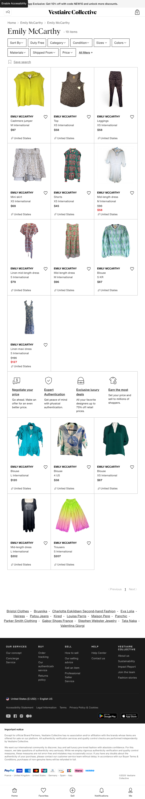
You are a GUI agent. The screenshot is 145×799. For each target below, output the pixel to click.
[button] (137, 12)
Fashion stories (127, 678)
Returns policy (43, 678)
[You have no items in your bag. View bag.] (137, 12)
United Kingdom (22, 775)
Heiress (19, 616)
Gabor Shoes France (57, 621)
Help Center (98, 653)
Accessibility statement (19, 707)
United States (39, 775)
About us (123, 656)
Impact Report (127, 667)
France (8, 775)
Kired (58, 616)
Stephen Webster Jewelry (97, 621)
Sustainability (126, 661)
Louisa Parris (76, 616)
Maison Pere (100, 616)
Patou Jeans (39, 616)
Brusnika (40, 611)
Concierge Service (12, 660)
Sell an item (72, 668)
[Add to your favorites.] (45, 117)
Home (12, 22)
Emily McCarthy (31, 22)
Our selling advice (71, 660)
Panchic (121, 616)
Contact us (98, 658)
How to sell (72, 653)
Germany (52, 775)
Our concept (14, 653)
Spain (63, 775)
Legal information (46, 707)
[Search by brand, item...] (8, 12)
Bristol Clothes (18, 611)
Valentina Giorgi (72, 625)
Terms (62, 707)
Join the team (126, 672)
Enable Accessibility (14, 3)
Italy (70, 775)
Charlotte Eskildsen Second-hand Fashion (84, 611)
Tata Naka (129, 621)
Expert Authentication (54, 391)
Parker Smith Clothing (20, 621)
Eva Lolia (127, 611)
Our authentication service (47, 666)
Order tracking (43, 655)
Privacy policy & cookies (83, 707)
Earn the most (118, 389)
